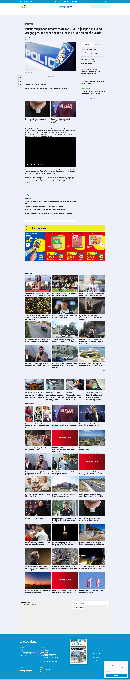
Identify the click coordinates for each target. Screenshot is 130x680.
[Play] (27, 164)
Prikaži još (92, 98)
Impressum (74, 1)
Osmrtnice (93, 13)
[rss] (109, 1)
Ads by (73, 166)
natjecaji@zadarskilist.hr (46, 655)
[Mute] (35, 164)
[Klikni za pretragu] (108, 6)
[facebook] (100, 1)
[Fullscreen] (74, 164)
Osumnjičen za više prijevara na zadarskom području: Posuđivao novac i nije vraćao (46, 88)
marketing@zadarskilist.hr (50, 654)
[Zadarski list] (65, 7)
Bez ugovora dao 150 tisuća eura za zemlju (36, 84)
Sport (61, 13)
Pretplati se (116, 675)
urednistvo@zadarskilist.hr (26, 670)
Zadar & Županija (50, 13)
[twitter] (105, 1)
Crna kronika (81, 13)
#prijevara (33, 195)
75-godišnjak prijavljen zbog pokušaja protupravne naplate (40, 81)
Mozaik (103, 13)
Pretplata (57, 1)
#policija (27, 195)
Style (70, 13)
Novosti (37, 13)
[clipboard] (20, 85)
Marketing (65, 1)
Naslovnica (26, 13)
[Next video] (31, 164)
